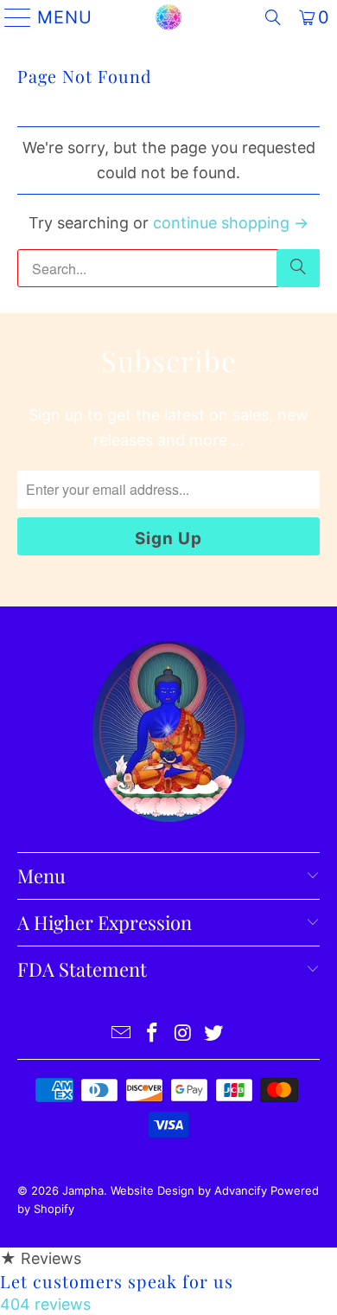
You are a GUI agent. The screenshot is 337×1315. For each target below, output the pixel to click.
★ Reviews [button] (40, 1258)
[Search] (273, 17)
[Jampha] (169, 17)
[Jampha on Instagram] (183, 1034)
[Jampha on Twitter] (214, 1034)
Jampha (83, 1190)
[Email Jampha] (122, 1034)
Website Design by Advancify (189, 1190)
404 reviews (45, 1304)
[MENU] (11, 17)
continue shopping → (230, 223)
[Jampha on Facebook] (152, 1034)
